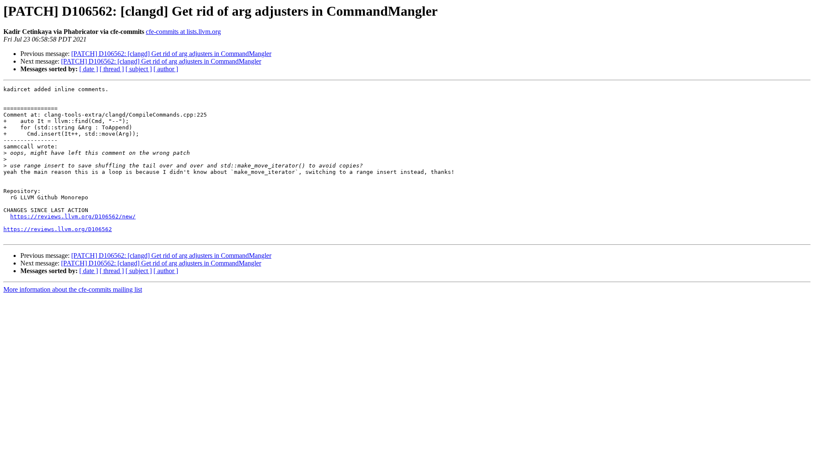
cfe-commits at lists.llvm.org (183, 31)
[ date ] (88, 69)
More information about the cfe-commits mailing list (72, 289)
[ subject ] (138, 69)
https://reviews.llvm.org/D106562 (57, 229)
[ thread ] (112, 69)
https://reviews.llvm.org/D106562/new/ (73, 216)
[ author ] (165, 69)
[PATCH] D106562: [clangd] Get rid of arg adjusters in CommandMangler (171, 53)
